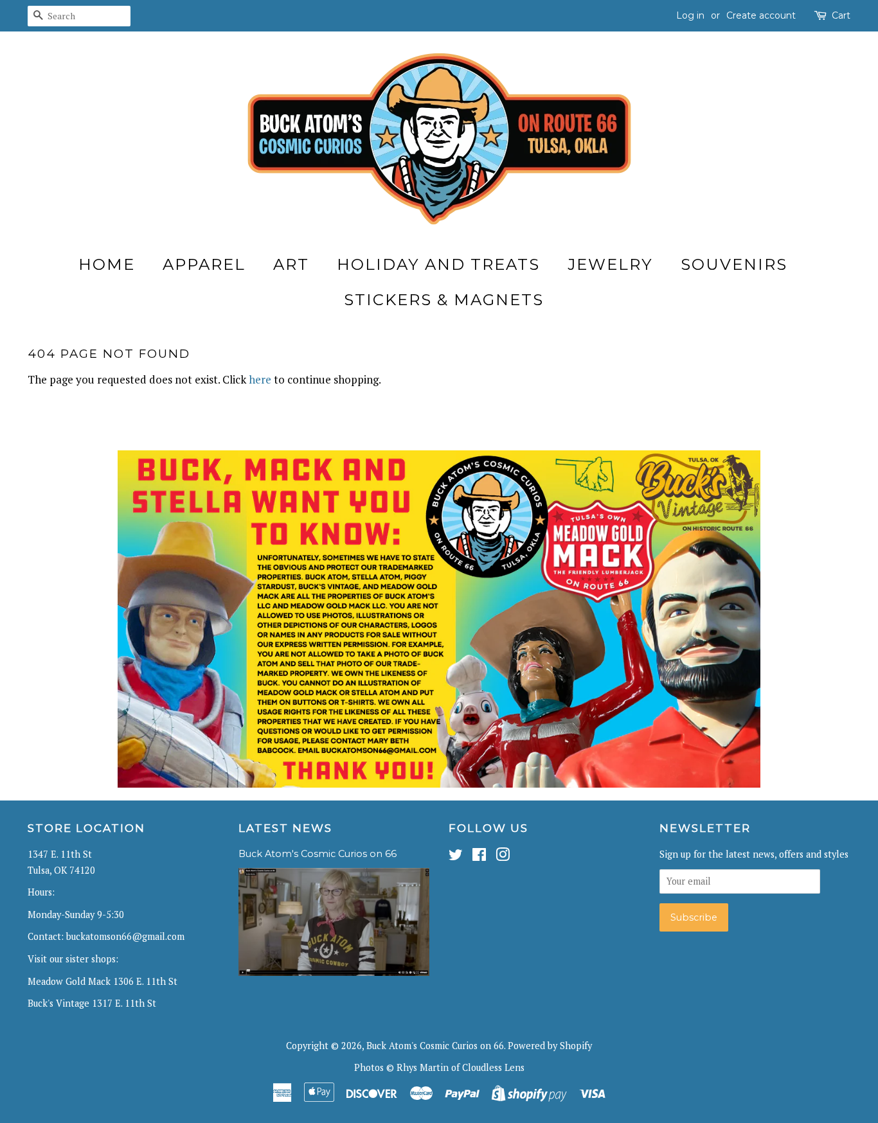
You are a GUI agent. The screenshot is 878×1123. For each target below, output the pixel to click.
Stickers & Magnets (444, 299)
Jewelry (610, 264)
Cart (841, 15)
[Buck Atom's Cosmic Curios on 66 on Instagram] (503, 857)
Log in (690, 15)
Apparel (204, 264)
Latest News (285, 828)
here (260, 379)
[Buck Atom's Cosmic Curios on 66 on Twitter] (456, 857)
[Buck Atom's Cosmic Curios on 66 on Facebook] (479, 857)
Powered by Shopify (550, 1045)
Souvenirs (734, 264)
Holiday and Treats (438, 264)
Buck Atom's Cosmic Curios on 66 (317, 854)
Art (291, 264)
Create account (761, 15)
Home (106, 264)
